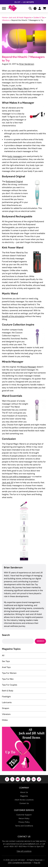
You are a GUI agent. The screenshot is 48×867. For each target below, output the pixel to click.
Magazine (24, 796)
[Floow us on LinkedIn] (34, 779)
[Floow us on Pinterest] (28, 779)
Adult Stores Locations (24, 800)
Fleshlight (6, 696)
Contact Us (24, 803)
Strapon (5, 708)
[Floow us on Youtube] (18, 779)
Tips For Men (8, 679)
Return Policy (24, 818)
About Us (24, 792)
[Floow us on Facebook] (7, 779)
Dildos (5, 720)
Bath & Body (7, 690)
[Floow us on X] (12, 779)
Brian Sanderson (26, 64)
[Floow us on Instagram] (23, 779)
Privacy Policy (24, 822)
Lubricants (7, 702)
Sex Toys (6, 661)
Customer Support (24, 815)
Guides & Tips (39, 17)
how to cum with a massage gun (16, 476)
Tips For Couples (9, 685)
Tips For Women (9, 673)
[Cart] (44, 8)
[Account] (39, 8)
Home (4, 17)
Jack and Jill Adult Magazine (20, 17)
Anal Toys (6, 667)
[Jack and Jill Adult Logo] (12, 8)
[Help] (35, 8)
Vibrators (6, 20)
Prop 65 (37, 862)
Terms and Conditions (24, 826)
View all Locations (24, 851)
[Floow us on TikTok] (39, 779)
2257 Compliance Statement (19, 862)
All (3, 655)
